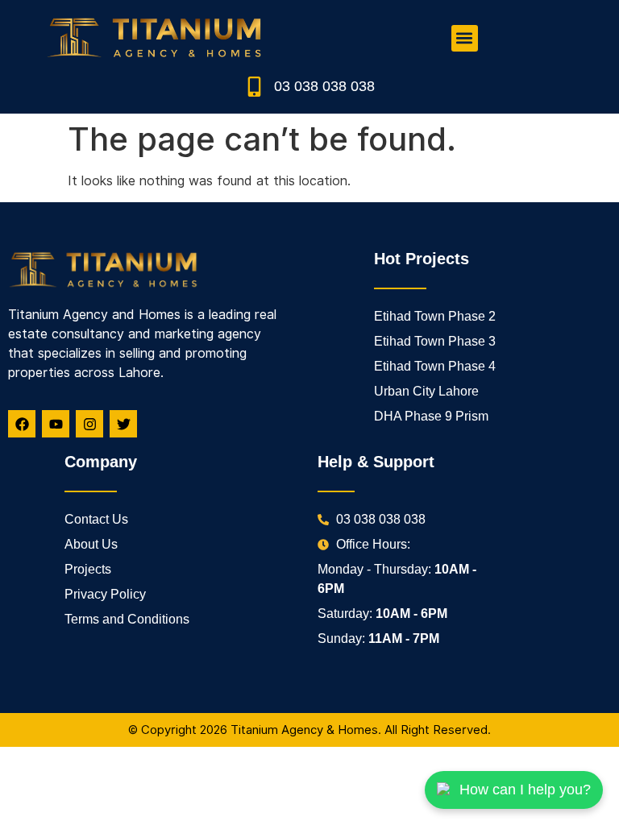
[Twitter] (123, 423)
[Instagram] (89, 423)
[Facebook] (21, 423)
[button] (464, 38)
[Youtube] (55, 423)
